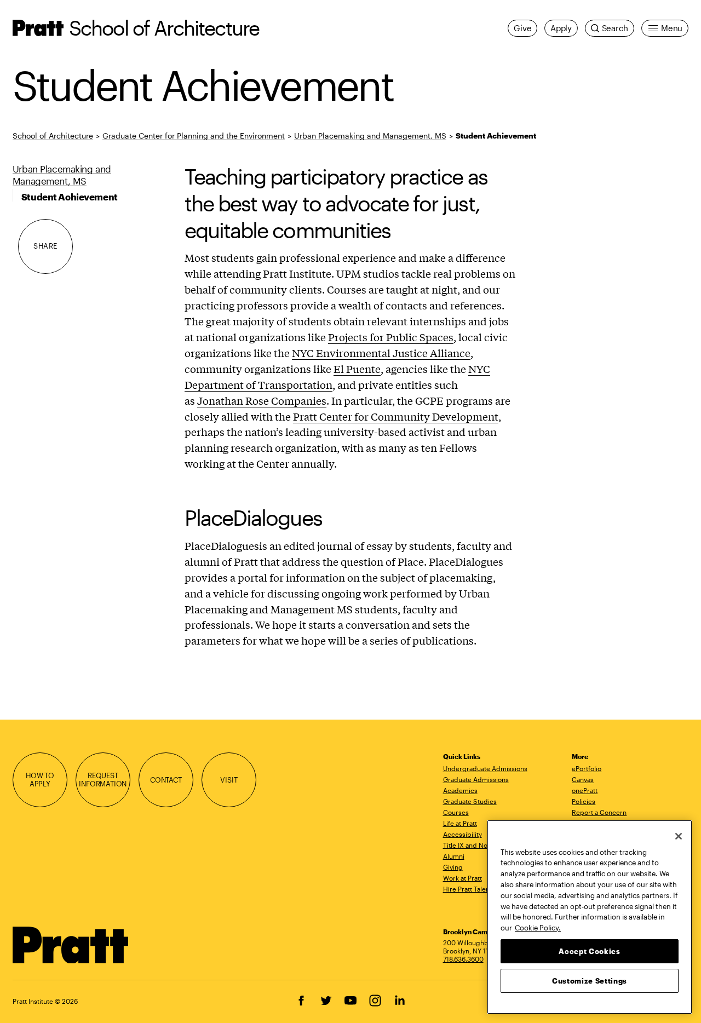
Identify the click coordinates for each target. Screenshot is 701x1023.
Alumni (453, 856)
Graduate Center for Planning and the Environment (193, 135)
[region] (589, 917)
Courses (456, 812)
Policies (583, 801)
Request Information (103, 780)
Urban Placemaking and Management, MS (370, 135)
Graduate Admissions (476, 779)
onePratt (584, 790)
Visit (228, 780)
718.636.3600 (463, 959)
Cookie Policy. (538, 927)
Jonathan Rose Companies (261, 400)
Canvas (583, 779)
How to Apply (40, 780)
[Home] (71, 945)
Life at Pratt (460, 823)
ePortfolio (586, 768)
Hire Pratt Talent (467, 889)
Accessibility (462, 834)
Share (45, 246)
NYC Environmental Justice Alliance (381, 353)
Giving (453, 867)
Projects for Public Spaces (390, 337)
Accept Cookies (589, 950)
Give (522, 28)
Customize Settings (589, 980)
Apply (561, 28)
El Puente (357, 368)
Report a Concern (599, 812)
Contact (166, 780)
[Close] (678, 836)
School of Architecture (164, 27)
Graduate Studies (470, 801)
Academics (460, 790)
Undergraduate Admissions (485, 768)
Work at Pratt (462, 878)
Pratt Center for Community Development (395, 416)
